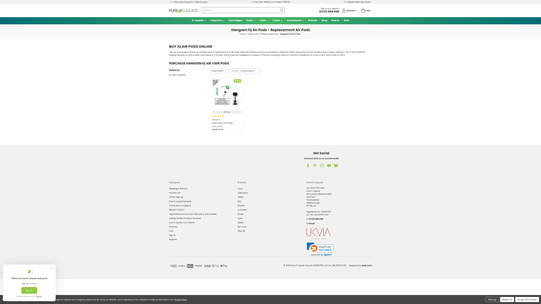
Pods (249, 20)
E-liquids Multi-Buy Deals (358, 2)
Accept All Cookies (527, 299)
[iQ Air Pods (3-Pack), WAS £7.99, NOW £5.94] (226, 93)
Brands (312, 20)
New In (335, 20)
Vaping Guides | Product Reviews (185, 218)
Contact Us (174, 192)
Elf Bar (241, 214)
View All (241, 231)
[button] (320, 249)
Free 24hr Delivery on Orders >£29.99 (272, 2)
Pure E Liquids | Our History (182, 222)
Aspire (241, 222)
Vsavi (240, 188)
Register (173, 239)
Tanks (276, 20)
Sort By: (235, 71)
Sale (346, 20)
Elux (239, 201)
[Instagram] (322, 165)
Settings (492, 299)
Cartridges (235, 20)
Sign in (172, 235)
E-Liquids (197, 20)
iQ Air (184, 52)
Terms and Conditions (180, 205)
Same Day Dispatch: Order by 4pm (191, 2)
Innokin (241, 205)
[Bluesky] (336, 165)
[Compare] (234, 100)
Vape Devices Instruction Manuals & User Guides (193, 214)
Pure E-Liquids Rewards (180, 201)
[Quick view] (219, 100)
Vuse (240, 218)
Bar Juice (242, 226)
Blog (324, 20)
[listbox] (250, 71)
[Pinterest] (315, 165)
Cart (171, 231)
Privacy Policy (180, 299)
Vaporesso (243, 192)
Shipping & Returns (178, 188)
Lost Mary (242, 209)
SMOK (240, 197)
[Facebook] (308, 165)
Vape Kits (216, 20)
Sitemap (173, 226)
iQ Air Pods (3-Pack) (222, 122)
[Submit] (282, 10)
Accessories (294, 20)
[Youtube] (329, 165)
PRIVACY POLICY (177, 209)
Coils (263, 20)
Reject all (507, 299)
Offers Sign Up (176, 197)
